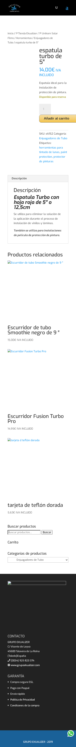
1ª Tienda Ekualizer (26, 33)
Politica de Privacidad (22, 699)
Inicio (10, 33)
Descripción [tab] (19, 178)
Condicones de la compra (24, 705)
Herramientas (24, 38)
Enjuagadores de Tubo (53, 138)
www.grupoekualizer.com (25, 665)
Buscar (47, 532)
